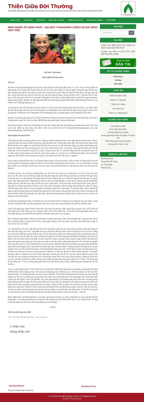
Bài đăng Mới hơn (16, 386)
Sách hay (28, 20)
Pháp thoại (118, 77)
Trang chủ (15, 20)
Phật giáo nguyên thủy (27, 317)
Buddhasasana (107, 158)
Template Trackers (89, 396)
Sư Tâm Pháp (106, 165)
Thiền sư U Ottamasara (118, 113)
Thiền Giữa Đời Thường (40, 6)
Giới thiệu (111, 20)
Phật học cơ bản (56, 20)
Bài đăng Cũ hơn (88, 386)
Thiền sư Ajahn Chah (118, 96)
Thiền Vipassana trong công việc (118, 141)
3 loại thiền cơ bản (118, 126)
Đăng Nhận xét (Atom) (24, 390)
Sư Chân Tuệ (118, 109)
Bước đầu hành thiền (118, 129)
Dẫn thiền (118, 84)
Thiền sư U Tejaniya (118, 100)
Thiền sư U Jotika (118, 104)
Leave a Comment (41, 317)
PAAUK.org (106, 168)
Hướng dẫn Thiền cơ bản (118, 144)
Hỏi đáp (118, 80)
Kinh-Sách (16, 317)
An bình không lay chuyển (118, 132)
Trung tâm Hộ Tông (109, 161)
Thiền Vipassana (75, 20)
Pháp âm (40, 20)
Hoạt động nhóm (94, 20)
